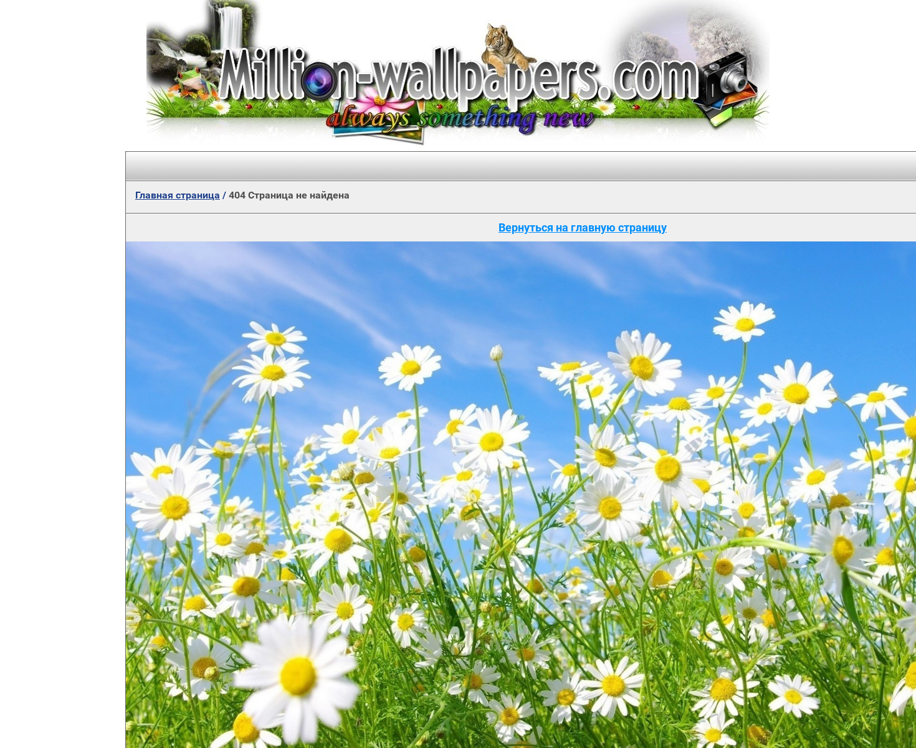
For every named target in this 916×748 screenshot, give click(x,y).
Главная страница (177, 195)
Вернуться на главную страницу (583, 227)
